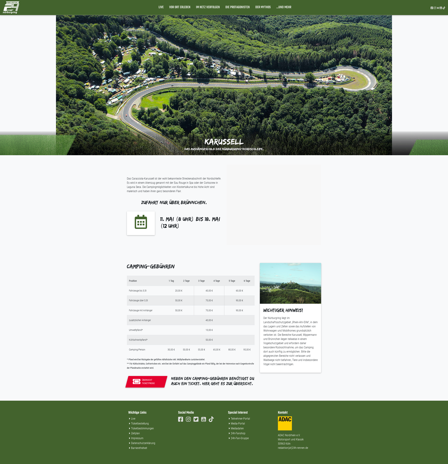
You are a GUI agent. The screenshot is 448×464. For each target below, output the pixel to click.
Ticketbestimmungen (142, 428)
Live (161, 7)
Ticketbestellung (140, 423)
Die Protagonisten (237, 7)
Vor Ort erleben (179, 7)
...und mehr (283, 7)
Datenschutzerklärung (143, 443)
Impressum (137, 438)
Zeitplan (135, 433)
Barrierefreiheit (139, 448)
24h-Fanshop (238, 433)
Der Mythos (263, 7)
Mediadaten (237, 428)
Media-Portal (238, 423)
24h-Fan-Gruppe (240, 438)
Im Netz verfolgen (208, 7)
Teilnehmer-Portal (240, 418)
